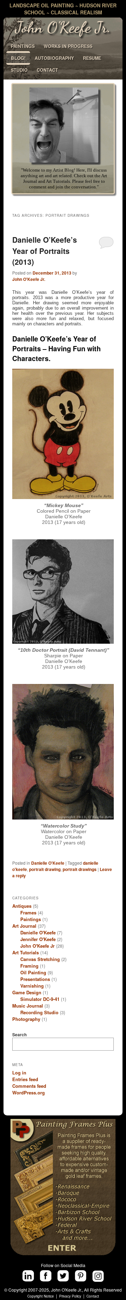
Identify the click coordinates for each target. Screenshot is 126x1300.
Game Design (26, 992)
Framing (29, 965)
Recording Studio (39, 1012)
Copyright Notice (40, 1296)
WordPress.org (28, 1092)
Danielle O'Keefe (47, 863)
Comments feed (29, 1086)
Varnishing (32, 985)
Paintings (30, 919)
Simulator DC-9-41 (39, 999)
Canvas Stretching (40, 959)
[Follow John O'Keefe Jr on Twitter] (63, 1276)
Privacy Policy (70, 1296)
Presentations (35, 979)
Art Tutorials (25, 952)
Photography (26, 1019)
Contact (92, 1296)
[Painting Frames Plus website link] (62, 1187)
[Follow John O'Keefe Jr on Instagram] (98, 1276)
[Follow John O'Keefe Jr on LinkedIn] (28, 1276)
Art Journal (24, 925)
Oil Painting (33, 972)
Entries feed (25, 1079)
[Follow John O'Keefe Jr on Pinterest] (81, 1276)
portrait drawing (45, 869)
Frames (28, 912)
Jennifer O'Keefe (38, 939)
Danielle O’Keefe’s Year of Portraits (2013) (44, 250)
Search (19, 1034)
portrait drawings (80, 869)
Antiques (21, 906)
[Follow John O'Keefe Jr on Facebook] (46, 1276)
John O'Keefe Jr (37, 945)
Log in (19, 1072)
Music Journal (27, 1005)
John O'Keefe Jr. (28, 279)
